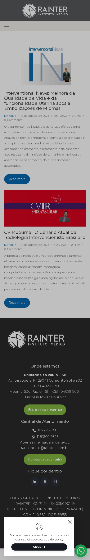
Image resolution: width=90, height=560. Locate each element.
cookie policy (53, 539)
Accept (39, 546)
